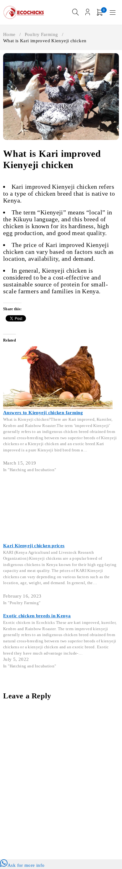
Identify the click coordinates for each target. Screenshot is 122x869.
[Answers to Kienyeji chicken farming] (58, 349)
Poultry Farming (41, 34)
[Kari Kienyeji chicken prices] (58, 483)
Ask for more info (26, 865)
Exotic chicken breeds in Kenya (37, 615)
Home (9, 34)
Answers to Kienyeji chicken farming (43, 412)
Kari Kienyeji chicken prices (34, 545)
